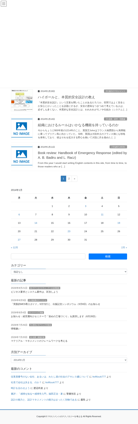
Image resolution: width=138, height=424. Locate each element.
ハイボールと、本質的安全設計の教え (66, 97)
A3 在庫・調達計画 (37, 337)
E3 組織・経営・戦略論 (115, 119)
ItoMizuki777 (99, 376)
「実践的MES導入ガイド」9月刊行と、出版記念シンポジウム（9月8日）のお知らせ (55, 304)
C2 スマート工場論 (36, 312)
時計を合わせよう (20, 388)
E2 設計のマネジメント (115, 91)
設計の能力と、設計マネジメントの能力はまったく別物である (44, 399)
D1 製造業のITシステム (37, 300)
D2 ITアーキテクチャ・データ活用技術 (44, 288)
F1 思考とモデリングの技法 (40, 325)
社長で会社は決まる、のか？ (26, 382)
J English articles (118, 147)
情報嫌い (15, 328)
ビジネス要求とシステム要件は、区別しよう (34, 291)
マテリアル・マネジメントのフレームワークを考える (39, 341)
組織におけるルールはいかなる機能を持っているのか (78, 125)
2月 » (124, 247)
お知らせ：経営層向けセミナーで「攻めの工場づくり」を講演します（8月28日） (54, 316)
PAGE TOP (132, 408)
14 (35, 223)
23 (69, 231)
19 (118, 223)
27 (19, 239)
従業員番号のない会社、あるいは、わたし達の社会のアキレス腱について (50, 376)
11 (102, 214)
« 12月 (14, 247)
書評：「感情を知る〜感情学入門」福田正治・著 (37, 393)
